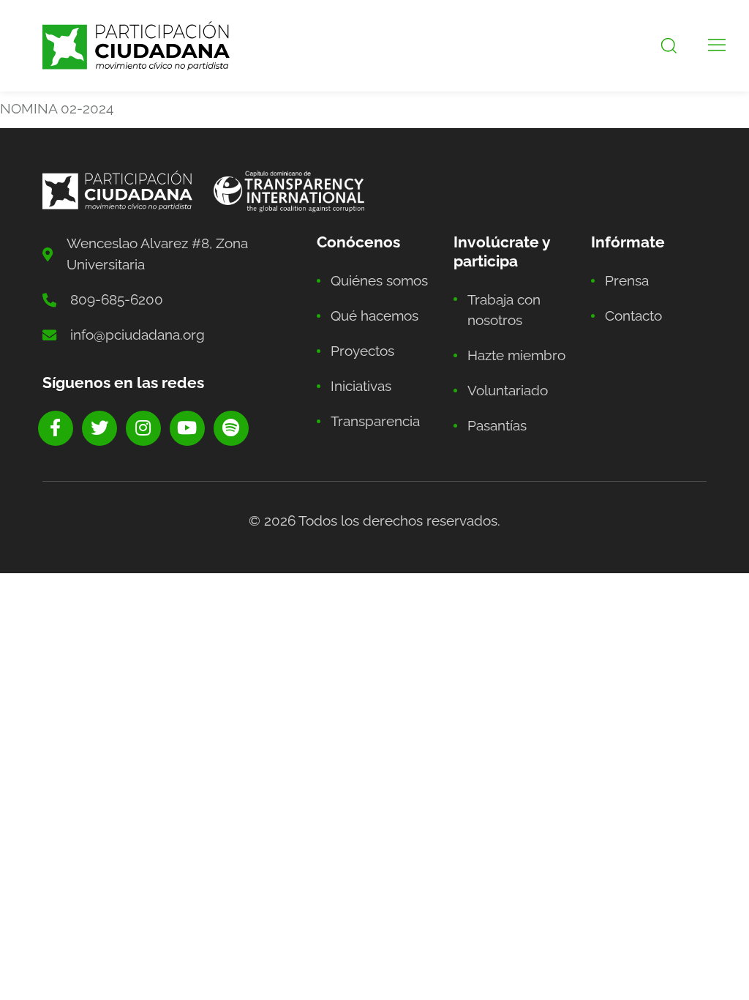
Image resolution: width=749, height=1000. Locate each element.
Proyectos (362, 351)
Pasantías (497, 425)
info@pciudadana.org (137, 335)
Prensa (627, 280)
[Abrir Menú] (717, 46)
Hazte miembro (516, 355)
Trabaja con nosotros (504, 310)
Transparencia (375, 421)
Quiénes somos (379, 280)
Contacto (633, 315)
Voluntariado (507, 390)
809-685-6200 (116, 299)
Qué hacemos (374, 315)
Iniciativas (361, 386)
